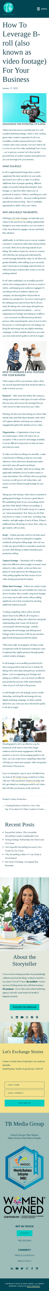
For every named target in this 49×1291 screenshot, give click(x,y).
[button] (12, 1017)
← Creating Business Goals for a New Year (21, 805)
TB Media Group (20, 776)
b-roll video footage (18, 218)
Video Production (18, 799)
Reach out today (33, 780)
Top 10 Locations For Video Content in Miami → (25, 809)
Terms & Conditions (24, 1255)
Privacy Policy (24, 1261)
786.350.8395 (24, 1240)
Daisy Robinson (33, 1286)
